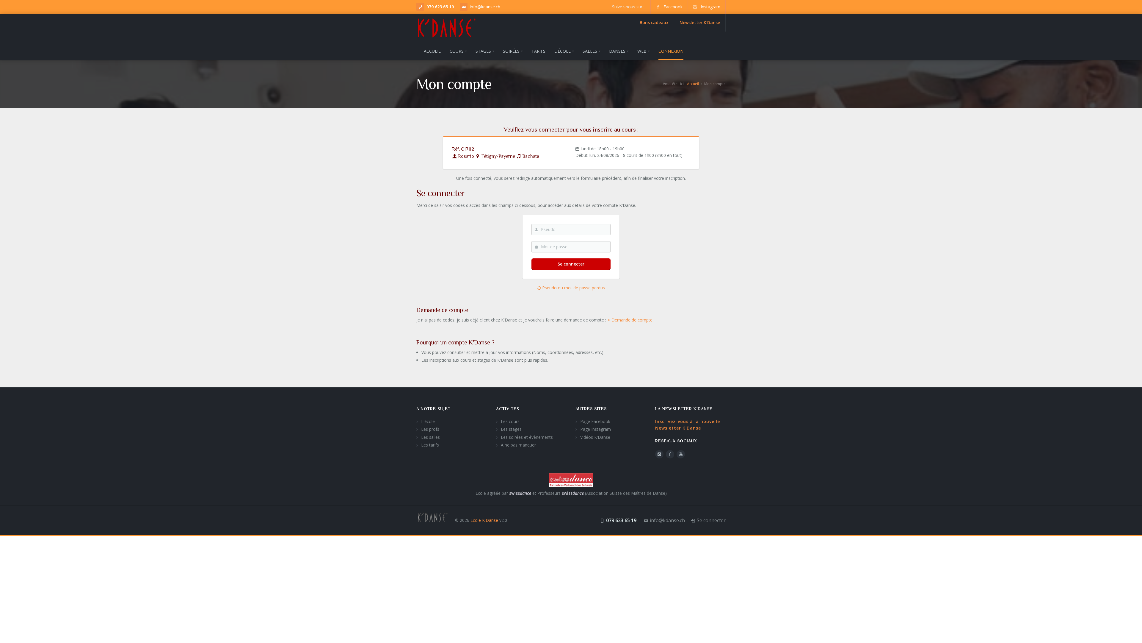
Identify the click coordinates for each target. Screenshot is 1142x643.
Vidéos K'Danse (595, 437)
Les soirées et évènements (527, 437)
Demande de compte (631, 320)
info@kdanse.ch (485, 7)
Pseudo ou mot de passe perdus (573, 288)
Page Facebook (595, 421)
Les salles (430, 437)
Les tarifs (430, 445)
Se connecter (571, 264)
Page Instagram (595, 429)
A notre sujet (433, 408)
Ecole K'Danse (484, 520)
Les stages (511, 429)
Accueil (693, 83)
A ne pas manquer (518, 445)
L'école (428, 421)
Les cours (510, 421)
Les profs (430, 429)
